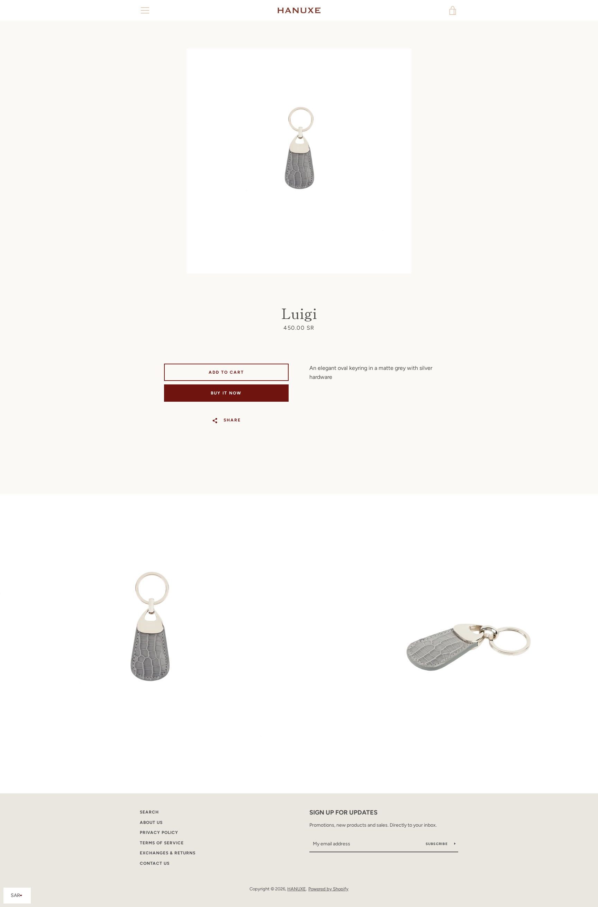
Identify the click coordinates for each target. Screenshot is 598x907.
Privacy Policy (159, 832)
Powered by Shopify (328, 888)
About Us (151, 822)
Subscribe (437, 844)
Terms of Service (162, 843)
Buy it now (226, 393)
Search (149, 812)
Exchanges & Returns (168, 853)
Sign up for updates (343, 812)
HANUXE (296, 888)
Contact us (155, 863)
